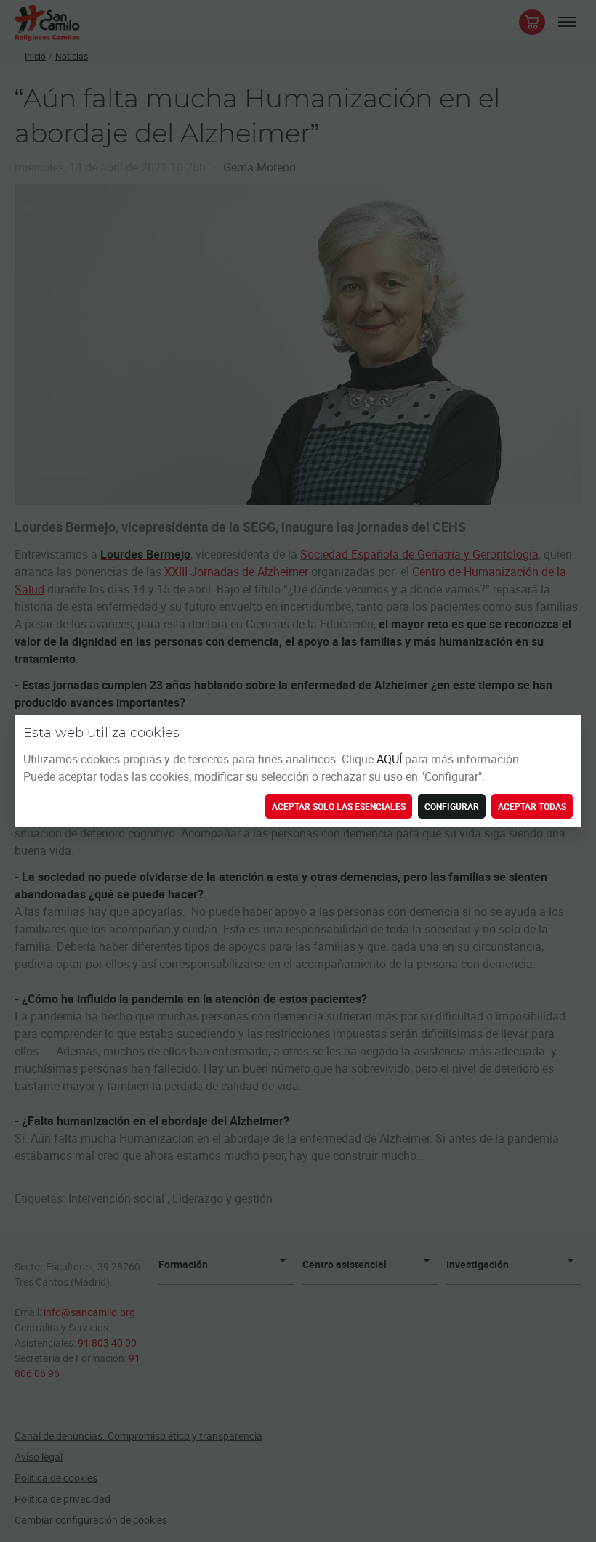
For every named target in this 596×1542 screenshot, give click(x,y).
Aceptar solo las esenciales (339, 806)
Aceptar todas (532, 806)
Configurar (451, 806)
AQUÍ (390, 759)
